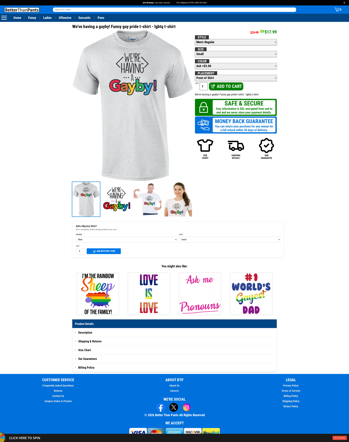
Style (202, 37)
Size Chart (84, 350)
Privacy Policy (291, 385)
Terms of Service (290, 390)
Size (201, 49)
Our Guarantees (87, 359)
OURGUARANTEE (266, 156)
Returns (58, 390)
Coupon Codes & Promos (58, 401)
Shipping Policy (290, 401)
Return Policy (290, 406)
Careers (174, 390)
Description (85, 332)
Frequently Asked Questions (58, 385)
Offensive (65, 18)
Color (202, 61)
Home (17, 18)
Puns (101, 18)
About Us (174, 385)
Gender (79, 234)
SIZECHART (205, 156)
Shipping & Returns (90, 341)
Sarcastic (84, 18)
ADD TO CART (229, 86)
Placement (206, 73)
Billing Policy (86, 367)
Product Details (84, 324)
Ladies (47, 18)
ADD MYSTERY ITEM (106, 251)
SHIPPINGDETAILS (235, 156)
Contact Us (58, 396)
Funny (32, 18)
